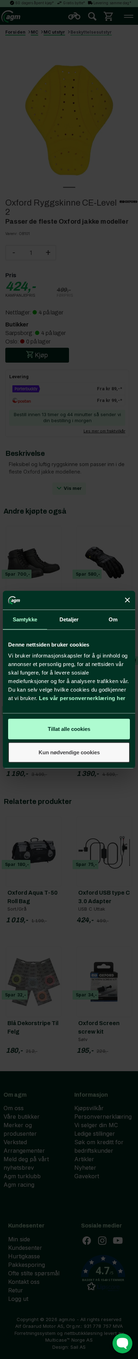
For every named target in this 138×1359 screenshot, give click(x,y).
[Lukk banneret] (127, 600)
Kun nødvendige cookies (69, 752)
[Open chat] (122, 1343)
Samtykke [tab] (25, 619)
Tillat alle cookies (69, 729)
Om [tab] (113, 619)
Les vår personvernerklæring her (82, 698)
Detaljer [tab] (69, 619)
